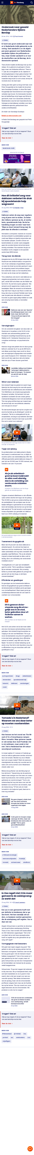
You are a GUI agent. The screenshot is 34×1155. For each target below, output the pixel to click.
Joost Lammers (20, 902)
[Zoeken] (32, 2)
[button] (5, 40)
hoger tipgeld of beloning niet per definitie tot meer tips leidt (16, 1142)
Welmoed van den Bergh (23, 1081)
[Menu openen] (2, 2)
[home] (17, 2)
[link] (7, 137)
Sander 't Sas (19, 208)
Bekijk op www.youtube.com (11, 116)
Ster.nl (22, 152)
